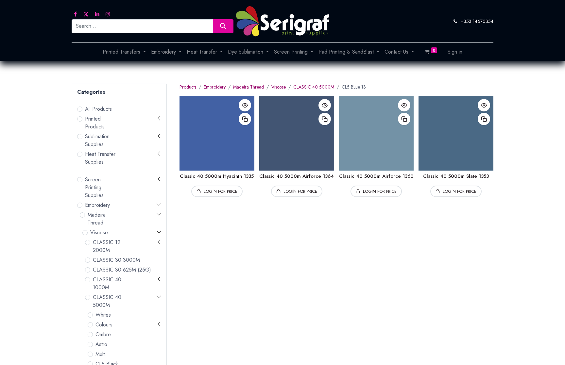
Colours (103, 324)
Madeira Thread (97, 218)
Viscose (99, 232)
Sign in (455, 52)
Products (188, 87)
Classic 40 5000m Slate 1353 (456, 176)
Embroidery (97, 205)
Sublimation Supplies (97, 140)
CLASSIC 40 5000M (107, 301)
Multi (100, 354)
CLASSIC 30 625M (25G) (122, 270)
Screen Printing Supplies (94, 187)
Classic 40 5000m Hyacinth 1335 (217, 176)
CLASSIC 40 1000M (107, 283)
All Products (98, 109)
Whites (103, 315)
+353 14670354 (477, 21)
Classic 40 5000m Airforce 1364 (296, 176)
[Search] (223, 26)
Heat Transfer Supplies (100, 158)
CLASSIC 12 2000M (106, 246)
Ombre (103, 334)
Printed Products (95, 122)
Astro (101, 344)
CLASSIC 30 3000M (116, 260)
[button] (245, 105)
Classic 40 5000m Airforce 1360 (376, 176)
